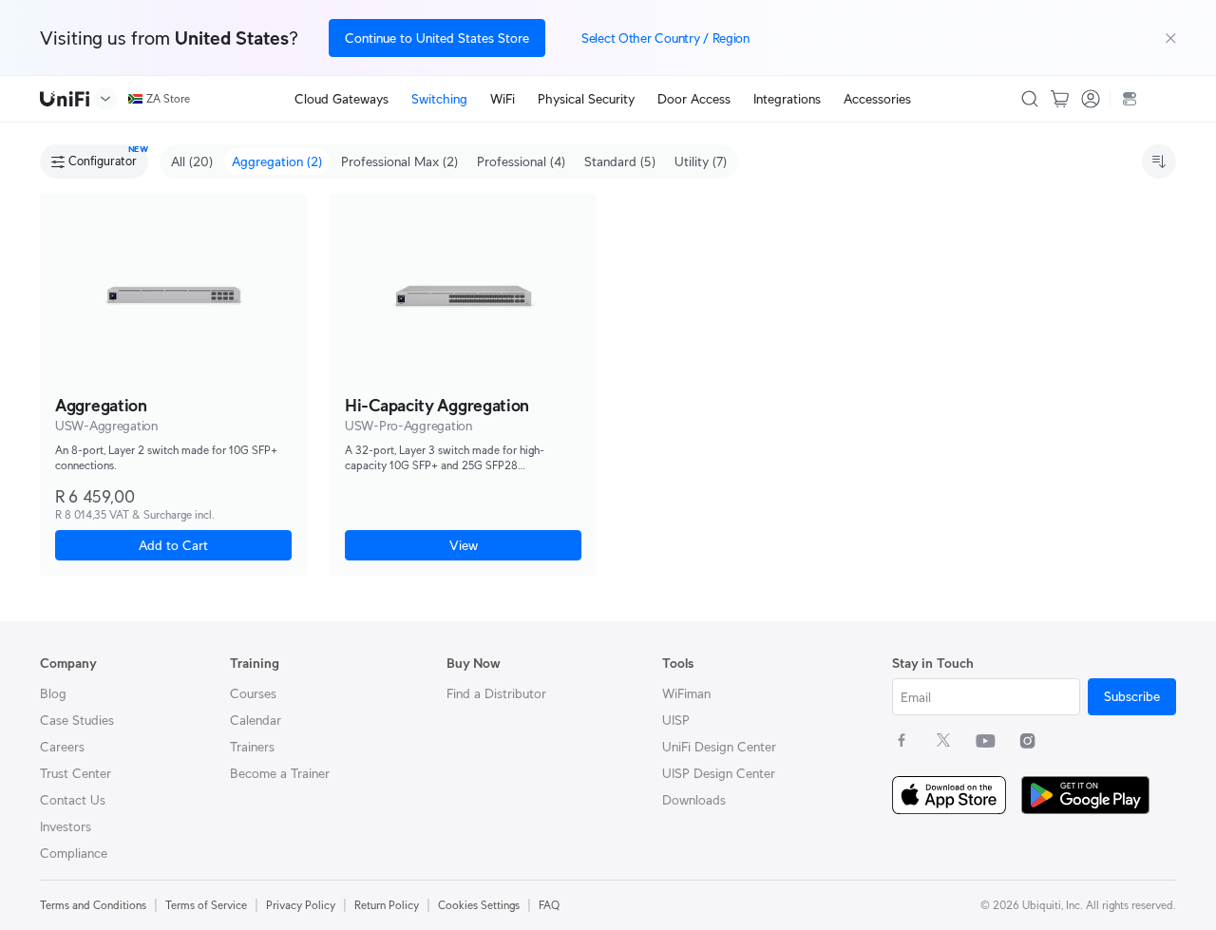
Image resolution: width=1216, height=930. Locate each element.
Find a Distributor (496, 693)
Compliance (73, 853)
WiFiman (686, 693)
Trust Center (75, 773)
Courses (253, 693)
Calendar (255, 720)
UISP (676, 720)
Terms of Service (206, 905)
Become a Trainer (280, 773)
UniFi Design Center (719, 746)
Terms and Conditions (93, 905)
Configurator (102, 161)
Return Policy (386, 905)
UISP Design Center (718, 773)
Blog (53, 693)
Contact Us (72, 799)
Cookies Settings (479, 905)
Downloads (694, 799)
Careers (62, 746)
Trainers (252, 746)
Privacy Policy (300, 905)
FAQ (549, 905)
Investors (65, 826)
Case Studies (77, 720)
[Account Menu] (1090, 99)
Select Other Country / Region (665, 38)
